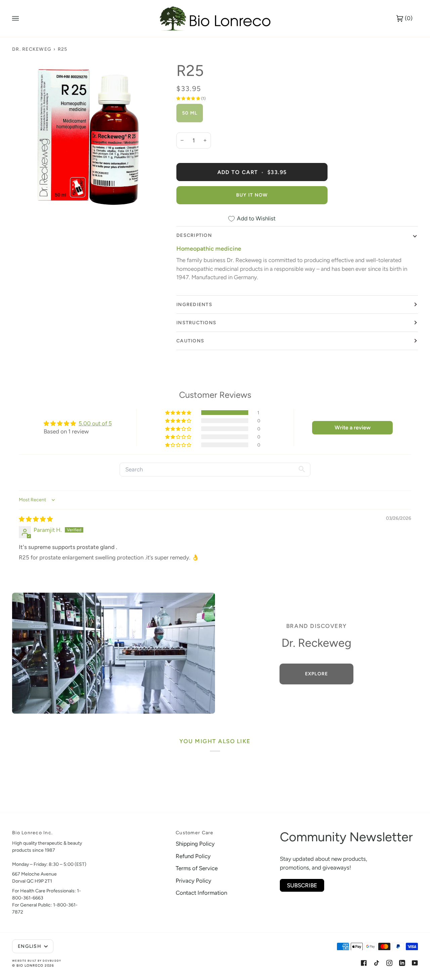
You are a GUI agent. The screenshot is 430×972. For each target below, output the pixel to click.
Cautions (190, 341)
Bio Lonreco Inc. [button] (32, 833)
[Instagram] (389, 963)
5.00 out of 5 (95, 423)
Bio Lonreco (30, 965)
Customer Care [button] (194, 833)
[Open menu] (22, 18)
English (30, 946)
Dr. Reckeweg (31, 49)
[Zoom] (88, 137)
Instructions (196, 323)
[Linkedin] (402, 963)
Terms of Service (197, 868)
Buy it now (252, 195)
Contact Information (201, 892)
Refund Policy (193, 856)
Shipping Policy (195, 843)
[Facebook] (364, 963)
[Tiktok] (377, 963)
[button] (188, 98)
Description (194, 235)
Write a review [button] (353, 427)
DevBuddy (52, 960)
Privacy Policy (193, 880)
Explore (316, 674)
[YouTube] (415, 963)
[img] (36, 519)
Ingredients (194, 304)
